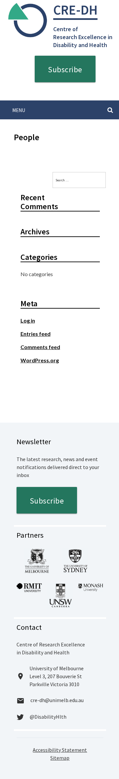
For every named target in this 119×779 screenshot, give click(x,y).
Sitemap (59, 757)
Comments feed (40, 347)
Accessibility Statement (60, 750)
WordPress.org (39, 360)
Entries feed (35, 333)
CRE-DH (75, 9)
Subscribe (65, 69)
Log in (27, 320)
